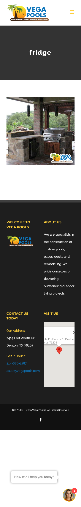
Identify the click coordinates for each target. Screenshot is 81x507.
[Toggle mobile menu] (72, 12)
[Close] (69, 332)
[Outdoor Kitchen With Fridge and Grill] (40, 101)
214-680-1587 (16, 363)
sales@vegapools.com (23, 371)
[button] (59, 350)
